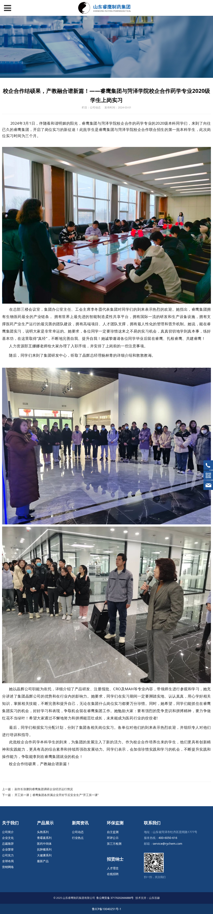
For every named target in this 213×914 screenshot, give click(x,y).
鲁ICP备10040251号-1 (106, 909)
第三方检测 (114, 844)
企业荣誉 (8, 849)
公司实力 (8, 855)
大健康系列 (44, 855)
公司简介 (8, 832)
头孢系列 (43, 832)
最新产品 (43, 861)
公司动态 (78, 832)
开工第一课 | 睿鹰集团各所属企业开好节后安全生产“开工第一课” (57, 795)
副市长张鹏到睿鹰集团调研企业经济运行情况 (44, 789)
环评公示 (113, 838)
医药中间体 (44, 844)
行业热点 (78, 838)
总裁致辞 (8, 844)
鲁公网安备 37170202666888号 (115, 898)
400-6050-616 (168, 838)
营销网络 (8, 867)
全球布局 (8, 861)
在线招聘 (113, 874)
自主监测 (113, 832)
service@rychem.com (167, 844)
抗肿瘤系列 (44, 849)
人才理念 (113, 868)
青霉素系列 (44, 838)
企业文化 (8, 838)
